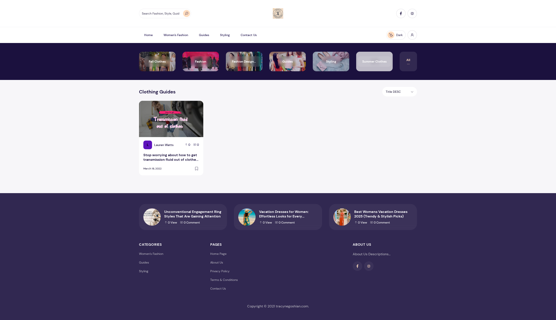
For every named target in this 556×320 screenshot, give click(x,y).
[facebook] (401, 13)
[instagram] (412, 13)
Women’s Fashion (176, 35)
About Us (216, 262)
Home (148, 35)
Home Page (218, 254)
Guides (204, 35)
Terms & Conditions (224, 280)
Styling (225, 35)
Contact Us (249, 35)
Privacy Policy (220, 271)
